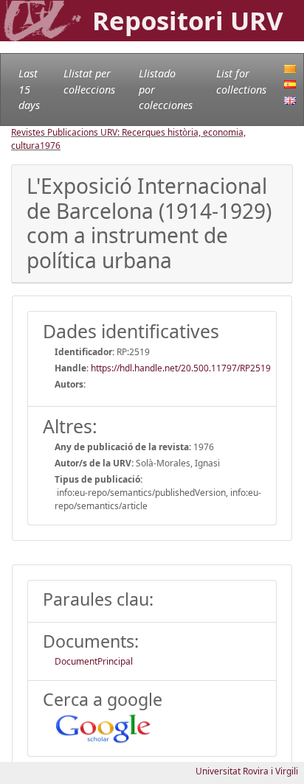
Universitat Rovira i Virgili (247, 771)
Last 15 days (29, 89)
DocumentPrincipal (94, 661)
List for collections (241, 81)
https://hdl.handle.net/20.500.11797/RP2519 (181, 368)
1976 (50, 145)
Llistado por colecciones (166, 89)
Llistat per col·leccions (89, 81)
